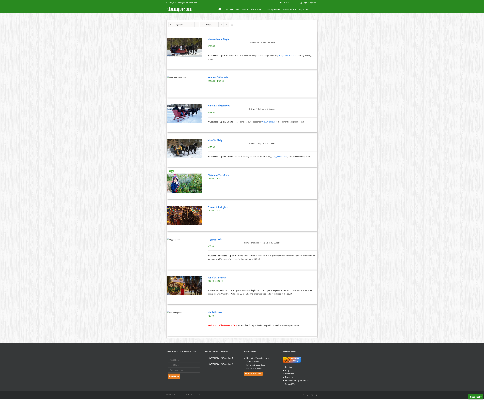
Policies (288, 367)
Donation (289, 377)
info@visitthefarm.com (188, 3)
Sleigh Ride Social (286, 55)
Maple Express (215, 312)
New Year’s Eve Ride (218, 77)
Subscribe (174, 376)
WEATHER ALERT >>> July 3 (221, 364)
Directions (289, 373)
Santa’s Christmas (217, 277)
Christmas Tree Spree (218, 175)
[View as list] (231, 24)
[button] (313, 9)
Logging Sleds (215, 239)
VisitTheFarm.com (178, 395)
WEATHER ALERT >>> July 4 (221, 358)
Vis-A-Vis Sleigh (269, 121)
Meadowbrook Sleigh (218, 39)
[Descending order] (196, 24)
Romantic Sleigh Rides (219, 105)
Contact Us (290, 384)
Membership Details (253, 374)
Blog (287, 370)
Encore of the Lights (218, 207)
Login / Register (309, 3)
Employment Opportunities (297, 380)
